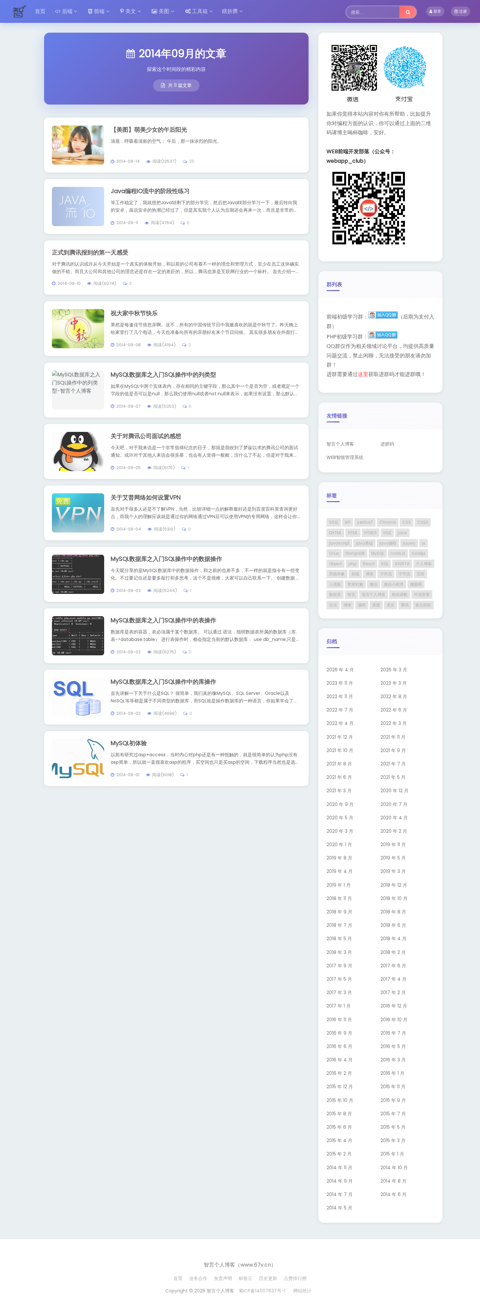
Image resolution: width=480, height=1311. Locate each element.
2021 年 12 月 (340, 737)
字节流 (404, 574)
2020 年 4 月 (394, 817)
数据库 (335, 594)
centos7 (365, 522)
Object (335, 563)
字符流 (386, 574)
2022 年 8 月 (393, 696)
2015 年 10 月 (340, 1100)
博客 (370, 574)
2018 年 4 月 (393, 938)
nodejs (418, 553)
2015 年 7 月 (393, 1113)
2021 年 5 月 (393, 777)
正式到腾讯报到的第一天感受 (90, 252)
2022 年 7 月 (340, 710)
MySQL (377, 553)
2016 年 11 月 (339, 1019)
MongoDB (355, 553)
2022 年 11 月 (340, 696)
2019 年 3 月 (393, 871)
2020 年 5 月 (340, 817)
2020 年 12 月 (394, 790)
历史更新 (268, 1278)
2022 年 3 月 (393, 723)
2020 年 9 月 (340, 804)
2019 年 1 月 (339, 885)
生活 (333, 605)
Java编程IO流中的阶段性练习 (150, 191)
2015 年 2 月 (339, 1154)
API (347, 522)
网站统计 (302, 1290)
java (402, 532)
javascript (339, 543)
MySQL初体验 (129, 743)
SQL (384, 563)
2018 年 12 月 (393, 885)
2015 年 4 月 (339, 1140)
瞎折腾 (230, 11)
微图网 (416, 584)
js (423, 543)
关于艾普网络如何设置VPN (146, 497)
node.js (398, 553)
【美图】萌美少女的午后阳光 (149, 129)
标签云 (245, 1278)
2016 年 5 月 (393, 1046)
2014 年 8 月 (393, 1181)
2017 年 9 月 (339, 965)
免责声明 (223, 1278)
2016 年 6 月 (339, 1046)
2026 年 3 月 (393, 669)
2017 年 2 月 (393, 992)
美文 (130, 11)
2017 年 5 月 (339, 979)
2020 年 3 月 (340, 831)
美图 (164, 11)
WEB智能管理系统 (345, 457)
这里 (363, 374)
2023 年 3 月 (393, 683)
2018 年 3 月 (339, 952)
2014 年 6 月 (393, 1194)
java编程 (387, 543)
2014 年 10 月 (394, 1167)
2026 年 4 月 (340, 669)
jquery (409, 543)
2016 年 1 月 (392, 1073)
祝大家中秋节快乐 (134, 313)
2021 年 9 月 (393, 750)
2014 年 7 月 (340, 1194)
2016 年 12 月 (393, 1006)
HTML (353, 532)
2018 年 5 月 (339, 938)
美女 (390, 605)
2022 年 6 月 (393, 710)
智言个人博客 (340, 444)
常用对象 (355, 584)
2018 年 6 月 (393, 925)
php (352, 563)
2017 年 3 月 (339, 992)
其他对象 (337, 574)
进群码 (387, 444)
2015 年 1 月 (392, 1154)
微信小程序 (394, 584)
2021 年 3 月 (339, 790)
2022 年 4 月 (340, 723)
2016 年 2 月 (339, 1073)
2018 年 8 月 (393, 912)
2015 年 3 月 (393, 1140)
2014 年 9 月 (340, 1181)
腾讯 (405, 605)
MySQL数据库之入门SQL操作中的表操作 (163, 620)
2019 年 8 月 (339, 858)
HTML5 (370, 532)
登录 (436, 11)
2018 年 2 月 (393, 952)
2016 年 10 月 (394, 1019)
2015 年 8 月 (339, 1113)
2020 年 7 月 (394, 804)
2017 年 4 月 (393, 979)
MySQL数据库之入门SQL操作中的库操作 (163, 682)
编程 (362, 605)
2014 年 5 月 (339, 1207)
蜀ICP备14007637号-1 (262, 1290)
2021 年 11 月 (393, 737)
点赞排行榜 (295, 1278)
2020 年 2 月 (393, 831)
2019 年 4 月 (340, 871)
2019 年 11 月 (393, 844)
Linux (334, 553)
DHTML (335, 532)
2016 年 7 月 (393, 1033)
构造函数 (400, 594)
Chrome (387, 522)
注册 (462, 11)
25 (191, 161)
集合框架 (423, 605)
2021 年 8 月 (339, 764)
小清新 (335, 584)
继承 (347, 605)
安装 (420, 574)
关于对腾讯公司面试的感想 (146, 436)
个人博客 (424, 563)
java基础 (364, 543)
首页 (40, 11)
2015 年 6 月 (339, 1127)
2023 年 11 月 (340, 683)
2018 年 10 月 (394, 898)
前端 (99, 11)
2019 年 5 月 (393, 858)
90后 (333, 522)
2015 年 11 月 (393, 1086)
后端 (67, 11)
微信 (373, 584)
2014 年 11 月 (339, 1167)
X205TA (402, 563)
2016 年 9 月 (339, 1033)
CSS (406, 522)
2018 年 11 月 (339, 898)
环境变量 (422, 594)
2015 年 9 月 (393, 1100)
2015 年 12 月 (340, 1086)
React (369, 563)
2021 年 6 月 (339, 777)
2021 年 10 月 (340, 750)
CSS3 (422, 522)
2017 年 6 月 (393, 965)
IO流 (387, 532)
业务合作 (198, 1278)
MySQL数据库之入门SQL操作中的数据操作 (166, 559)
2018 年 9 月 (339, 912)
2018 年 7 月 (339, 925)
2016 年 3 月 (393, 1060)
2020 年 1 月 (339, 844)
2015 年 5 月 (393, 1127)
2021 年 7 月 (393, 764)
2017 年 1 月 (339, 1006)
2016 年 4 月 (340, 1060)
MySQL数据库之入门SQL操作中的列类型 (163, 374)
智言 (351, 594)
